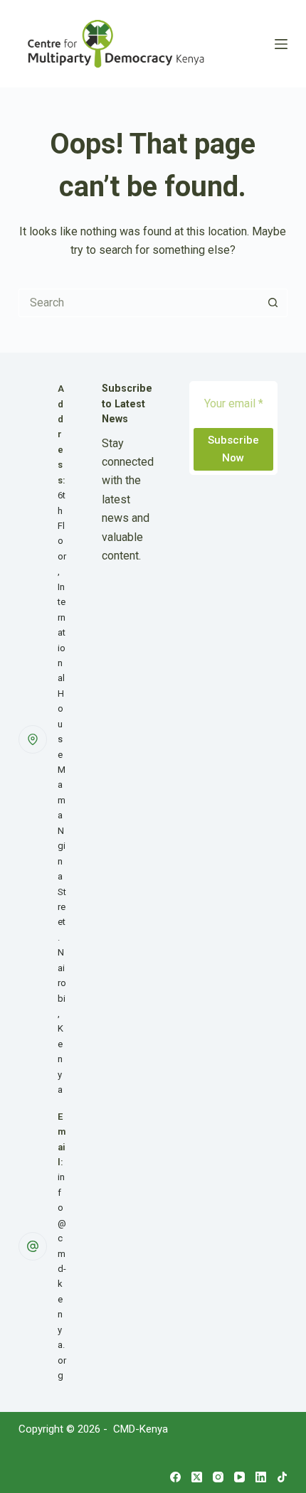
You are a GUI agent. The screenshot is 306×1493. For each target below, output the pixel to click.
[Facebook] (175, 1477)
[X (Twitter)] (196, 1477)
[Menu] (281, 44)
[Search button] (273, 303)
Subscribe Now (233, 449)
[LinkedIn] (260, 1477)
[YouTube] (239, 1477)
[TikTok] (282, 1477)
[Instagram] (218, 1477)
